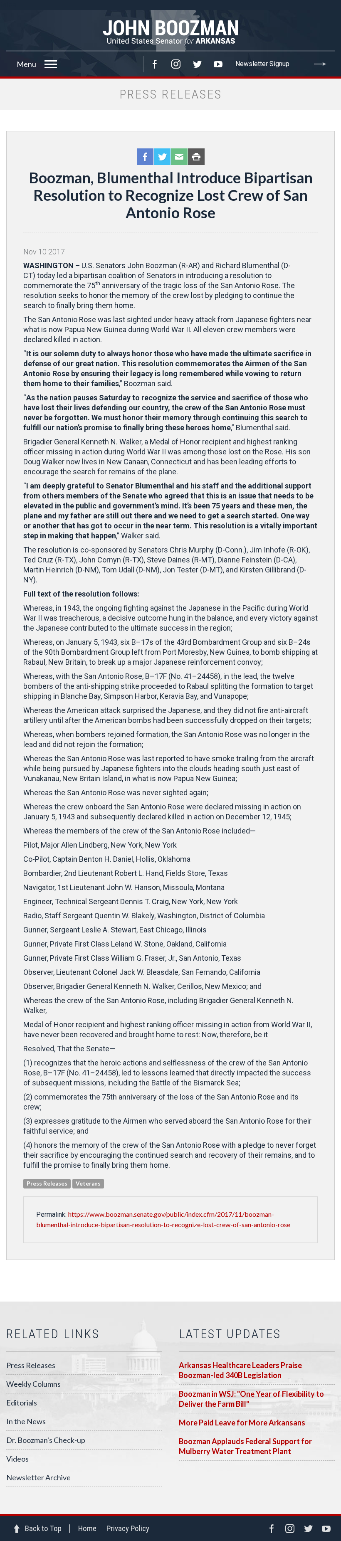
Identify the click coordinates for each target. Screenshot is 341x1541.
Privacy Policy (127, 1528)
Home (87, 1528)
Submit (320, 64)
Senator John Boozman (170, 31)
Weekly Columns (33, 1383)
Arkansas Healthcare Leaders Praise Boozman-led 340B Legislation (240, 1370)
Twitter (197, 64)
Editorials (21, 1402)
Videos (17, 1458)
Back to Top (43, 1528)
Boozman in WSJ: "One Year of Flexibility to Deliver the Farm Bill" (251, 1398)
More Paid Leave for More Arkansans (242, 1422)
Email (179, 156)
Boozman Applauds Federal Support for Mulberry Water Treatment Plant (245, 1446)
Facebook (154, 64)
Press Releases (30, 1365)
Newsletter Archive (38, 1477)
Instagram (176, 64)
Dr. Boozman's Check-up (45, 1440)
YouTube (218, 64)
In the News (26, 1421)
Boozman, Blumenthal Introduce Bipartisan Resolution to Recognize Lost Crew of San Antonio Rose (171, 195)
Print (196, 156)
